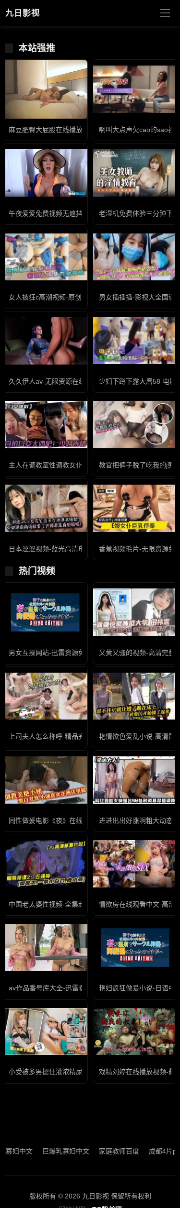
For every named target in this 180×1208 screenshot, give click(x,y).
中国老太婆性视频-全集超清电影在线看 (67, 904)
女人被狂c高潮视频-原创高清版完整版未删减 (75, 297)
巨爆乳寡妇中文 (54, 1151)
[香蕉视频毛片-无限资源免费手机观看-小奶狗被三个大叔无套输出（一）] (135, 508)
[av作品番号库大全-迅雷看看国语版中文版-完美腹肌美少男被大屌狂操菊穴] (45, 947)
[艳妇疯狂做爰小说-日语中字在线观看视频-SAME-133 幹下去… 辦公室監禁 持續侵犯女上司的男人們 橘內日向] (135, 947)
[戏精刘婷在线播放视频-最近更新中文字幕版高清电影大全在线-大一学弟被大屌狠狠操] (135, 1031)
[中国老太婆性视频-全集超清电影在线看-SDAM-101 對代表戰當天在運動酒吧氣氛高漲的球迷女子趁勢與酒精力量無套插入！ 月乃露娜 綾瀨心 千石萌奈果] (45, 863)
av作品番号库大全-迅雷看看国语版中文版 (70, 988)
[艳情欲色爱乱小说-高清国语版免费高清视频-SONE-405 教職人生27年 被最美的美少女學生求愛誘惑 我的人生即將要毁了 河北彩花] (135, 696)
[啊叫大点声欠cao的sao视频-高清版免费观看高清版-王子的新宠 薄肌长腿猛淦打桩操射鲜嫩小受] (135, 89)
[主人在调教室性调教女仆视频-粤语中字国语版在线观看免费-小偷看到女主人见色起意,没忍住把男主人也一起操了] (45, 424)
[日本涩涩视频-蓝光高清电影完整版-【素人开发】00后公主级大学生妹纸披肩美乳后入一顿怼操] (45, 508)
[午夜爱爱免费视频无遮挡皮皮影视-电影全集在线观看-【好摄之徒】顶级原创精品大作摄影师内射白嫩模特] (45, 173)
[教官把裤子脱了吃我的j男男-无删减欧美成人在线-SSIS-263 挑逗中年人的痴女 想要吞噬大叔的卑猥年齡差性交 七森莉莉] (135, 424)
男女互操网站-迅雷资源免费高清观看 (64, 652)
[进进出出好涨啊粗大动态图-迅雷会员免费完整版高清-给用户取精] (135, 780)
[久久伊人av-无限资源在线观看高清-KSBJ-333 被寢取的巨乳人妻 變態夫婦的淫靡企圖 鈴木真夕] (45, 341)
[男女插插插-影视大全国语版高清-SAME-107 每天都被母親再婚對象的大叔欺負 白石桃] (135, 257)
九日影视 (22, 13)
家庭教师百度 (107, 1151)
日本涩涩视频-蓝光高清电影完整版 (60, 549)
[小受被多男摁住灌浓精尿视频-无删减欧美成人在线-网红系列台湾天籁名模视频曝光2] (45, 1031)
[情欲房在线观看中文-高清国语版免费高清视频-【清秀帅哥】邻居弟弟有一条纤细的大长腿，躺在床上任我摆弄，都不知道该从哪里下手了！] (135, 863)
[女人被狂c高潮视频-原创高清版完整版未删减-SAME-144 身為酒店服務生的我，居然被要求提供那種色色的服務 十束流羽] (45, 256)
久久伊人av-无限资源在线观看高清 (60, 381)
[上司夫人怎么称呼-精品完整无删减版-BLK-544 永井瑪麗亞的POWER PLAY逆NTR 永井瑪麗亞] (45, 696)
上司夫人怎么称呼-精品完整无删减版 (64, 736)
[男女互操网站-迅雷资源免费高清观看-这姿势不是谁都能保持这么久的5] (45, 612)
